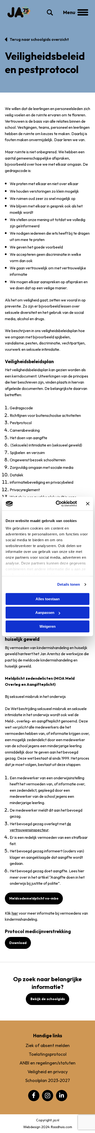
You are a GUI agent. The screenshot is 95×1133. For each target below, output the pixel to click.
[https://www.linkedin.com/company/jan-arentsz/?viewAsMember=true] (61, 1095)
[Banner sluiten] (87, 503)
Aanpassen (44, 612)
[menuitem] (33, 1095)
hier (15, 913)
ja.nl (56, 1120)
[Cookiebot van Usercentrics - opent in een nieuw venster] (57, 503)
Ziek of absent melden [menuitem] (48, 1045)
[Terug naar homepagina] (18, 11)
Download (18, 943)
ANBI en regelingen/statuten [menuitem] (47, 1063)
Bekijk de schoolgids (47, 999)
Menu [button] (74, 12)
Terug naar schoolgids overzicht (39, 39)
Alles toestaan (48, 599)
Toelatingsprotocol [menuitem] (47, 1054)
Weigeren (47, 626)
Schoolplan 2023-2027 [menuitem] (47, 1080)
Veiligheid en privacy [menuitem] (48, 1071)
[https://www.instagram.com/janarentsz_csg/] (47, 1095)
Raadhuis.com (61, 1127)
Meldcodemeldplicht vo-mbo (33, 898)
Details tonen (68, 584)
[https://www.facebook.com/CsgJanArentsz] (33, 1095)
